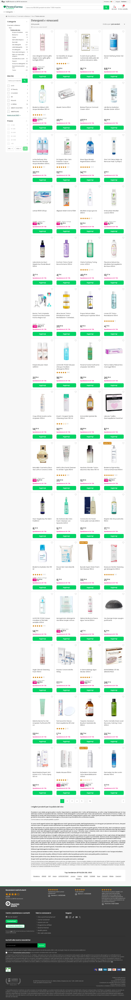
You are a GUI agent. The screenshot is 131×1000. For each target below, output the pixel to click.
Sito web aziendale (44, 933)
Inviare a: (107, 1)
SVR (49, 876)
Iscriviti (41, 945)
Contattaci (11, 921)
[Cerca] (106, 7)
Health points (42, 930)
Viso (33, 16)
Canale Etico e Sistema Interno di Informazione (110, 986)
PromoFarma (12, 16)
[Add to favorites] (52, 32)
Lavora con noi (43, 922)
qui (11, 931)
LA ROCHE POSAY (64, 876)
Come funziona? (44, 920)
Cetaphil (104, 876)
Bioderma (36, 876)
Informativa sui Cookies (118, 984)
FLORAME (92, 876)
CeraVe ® (118, 876)
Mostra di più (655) (13, 115)
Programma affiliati (45, 925)
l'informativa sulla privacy (21, 952)
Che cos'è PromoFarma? (46, 917)
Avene (54, 876)
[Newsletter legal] (7, 952)
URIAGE (44, 876)
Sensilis (78, 879)
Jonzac (73, 876)
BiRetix (111, 876)
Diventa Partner (43, 928)
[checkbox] (17, 86)
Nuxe (98, 876)
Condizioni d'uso (120, 979)
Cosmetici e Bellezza (23, 16)
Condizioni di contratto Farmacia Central (112, 982)
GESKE (86, 876)
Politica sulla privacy (118, 978)
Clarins (79, 876)
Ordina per (106, 24)
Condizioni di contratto (118, 981)
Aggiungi (42, 76)
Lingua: (121, 1)
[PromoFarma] (13, 7)
